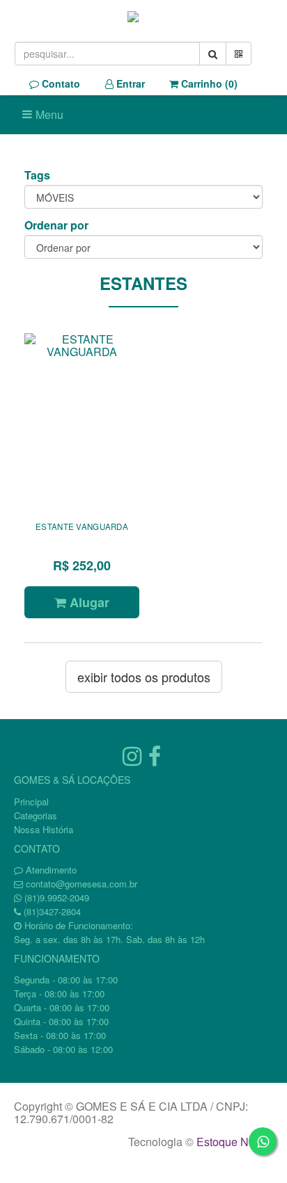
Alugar (87, 602)
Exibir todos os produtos (143, 677)
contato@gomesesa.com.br (81, 883)
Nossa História (43, 829)
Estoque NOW (231, 1142)
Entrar (129, 83)
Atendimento (50, 869)
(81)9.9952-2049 (56, 897)
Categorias (35, 815)
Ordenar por (56, 225)
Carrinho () (208, 83)
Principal (31, 801)
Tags (37, 175)
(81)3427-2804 (52, 911)
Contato (59, 83)
